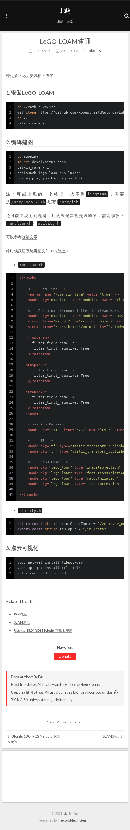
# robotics (64, 722)
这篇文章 (29, 236)
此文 (26, 75)
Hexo (62, 820)
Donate (65, 656)
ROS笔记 (20, 614)
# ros (50, 722)
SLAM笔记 (22, 622)
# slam (78, 722)
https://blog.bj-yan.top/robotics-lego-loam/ (64, 684)
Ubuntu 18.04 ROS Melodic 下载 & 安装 (43, 630)
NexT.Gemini (80, 820)
